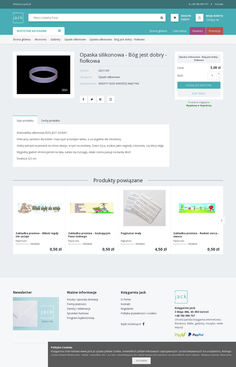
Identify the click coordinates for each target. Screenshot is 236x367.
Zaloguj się (212, 19)
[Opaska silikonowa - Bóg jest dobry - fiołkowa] (43, 74)
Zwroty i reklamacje (79, 308)
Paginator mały (131, 233)
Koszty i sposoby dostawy (82, 299)
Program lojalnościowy (80, 318)
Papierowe (21, 240)
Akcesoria (40, 39)
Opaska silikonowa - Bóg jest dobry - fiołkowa (117, 39)
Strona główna (158, 31)
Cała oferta (179, 31)
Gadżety (55, 39)
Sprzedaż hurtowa (77, 313)
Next (222, 220)
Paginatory (126, 240)
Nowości (197, 31)
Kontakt (219, 4)
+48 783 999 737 (199, 4)
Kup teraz (199, 93)
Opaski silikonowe (75, 39)
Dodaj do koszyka (198, 85)
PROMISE (35, 244)
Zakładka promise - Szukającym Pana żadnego (89, 235)
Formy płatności (76, 304)
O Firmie (126, 299)
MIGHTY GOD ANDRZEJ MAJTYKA (118, 83)
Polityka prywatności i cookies (139, 313)
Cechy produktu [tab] (50, 120)
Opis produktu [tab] (25, 120)
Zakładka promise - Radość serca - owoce (196, 235)
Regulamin (127, 308)
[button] (209, 18)
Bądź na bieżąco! (131, 324)
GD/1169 (103, 70)
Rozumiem (141, 360)
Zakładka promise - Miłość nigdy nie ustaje (37, 235)
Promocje (215, 31)
